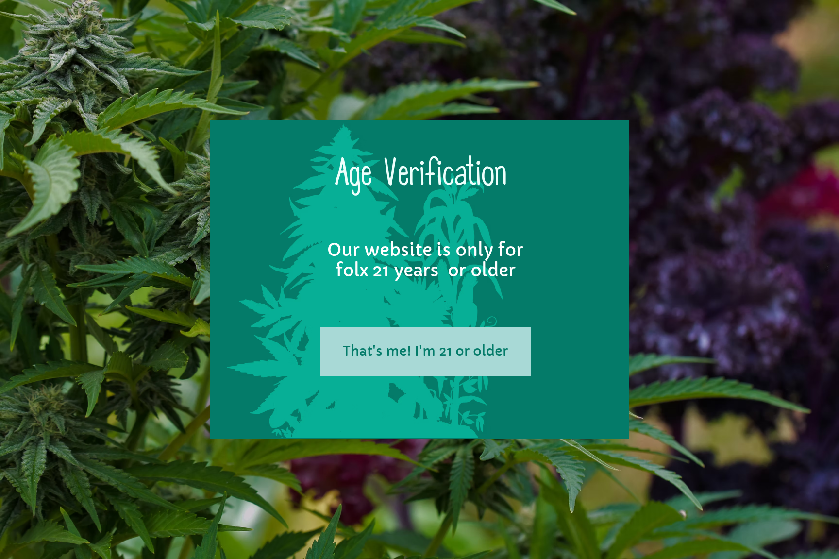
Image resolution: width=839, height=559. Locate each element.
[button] (425, 351)
